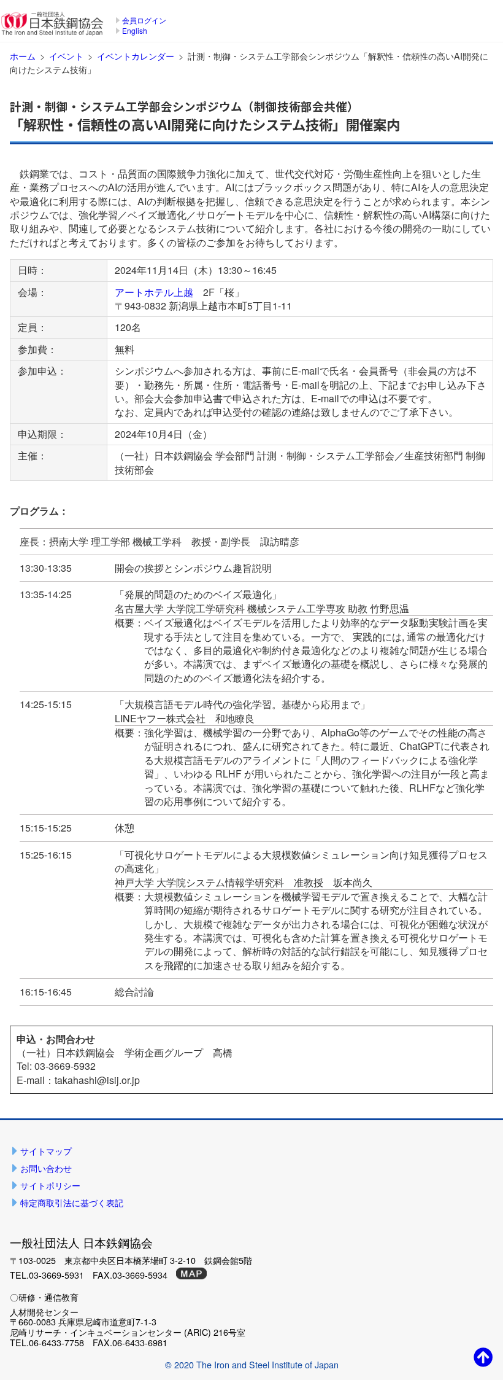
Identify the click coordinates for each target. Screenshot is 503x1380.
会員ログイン (144, 20)
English (134, 30)
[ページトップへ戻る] (483, 1356)
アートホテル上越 (154, 292)
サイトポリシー (50, 1185)
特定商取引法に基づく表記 (71, 1202)
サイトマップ (46, 1150)
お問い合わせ (46, 1167)
